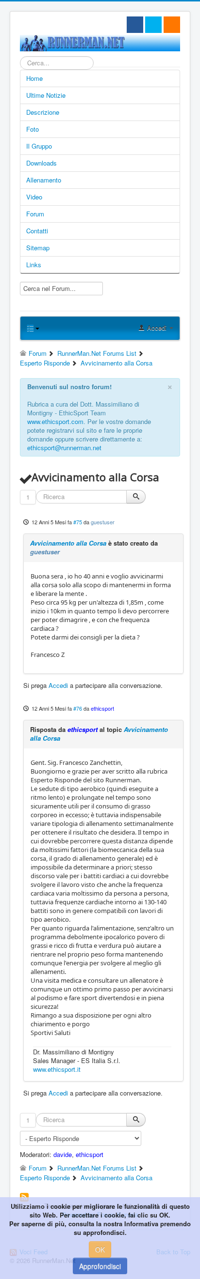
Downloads (41, 162)
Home (34, 78)
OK (100, 1249)
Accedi (58, 685)
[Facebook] (135, 24)
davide (62, 1154)
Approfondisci (100, 1266)
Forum (35, 213)
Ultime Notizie (46, 95)
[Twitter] (153, 24)
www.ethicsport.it (57, 1069)
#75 (77, 522)
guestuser (103, 522)
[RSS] (172, 24)
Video (34, 196)
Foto (32, 129)
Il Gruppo (39, 146)
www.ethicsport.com (55, 421)
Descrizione (42, 112)
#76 (77, 708)
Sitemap (38, 247)
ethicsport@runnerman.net (64, 447)
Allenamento (43, 179)
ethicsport (102, 708)
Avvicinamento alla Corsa (68, 543)
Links (33, 264)
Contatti (37, 230)
